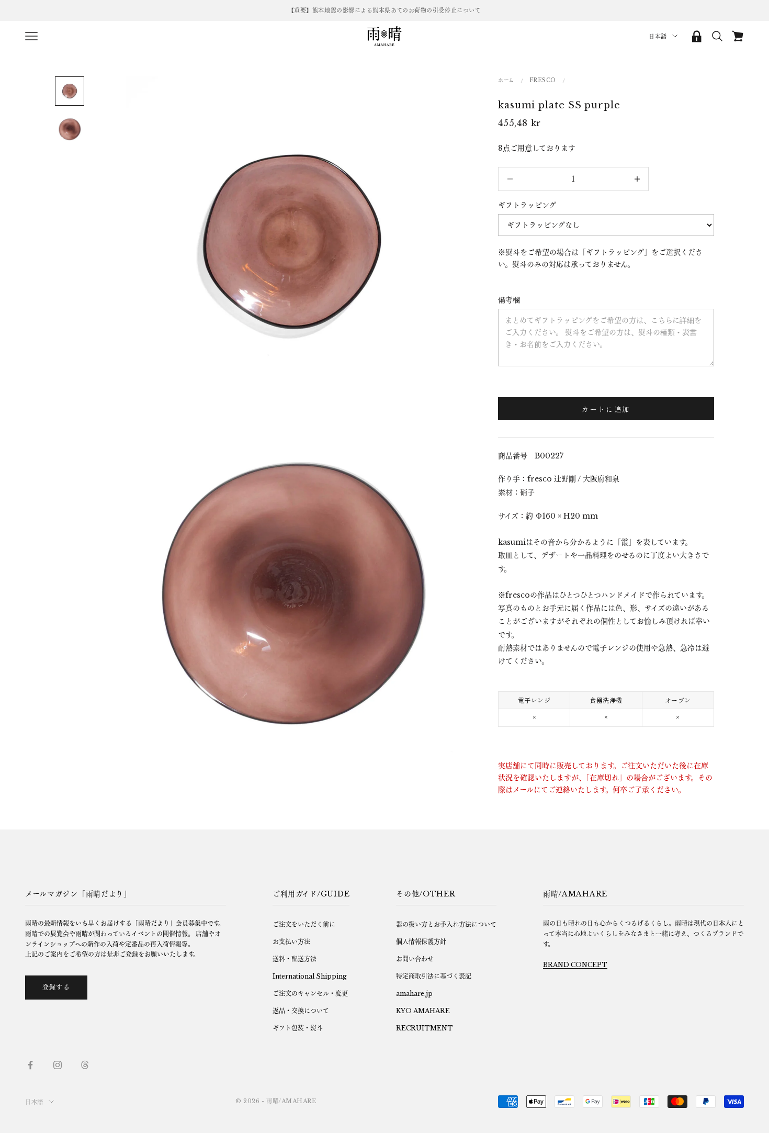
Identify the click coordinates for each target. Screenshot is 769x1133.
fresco (542, 80)
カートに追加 (606, 409)
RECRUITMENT (424, 1028)
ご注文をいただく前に (304, 924)
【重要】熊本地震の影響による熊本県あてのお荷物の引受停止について (384, 10)
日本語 (658, 36)
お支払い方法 (291, 942)
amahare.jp (414, 993)
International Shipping (310, 976)
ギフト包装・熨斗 (298, 1028)
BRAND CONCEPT (575, 965)
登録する (56, 987)
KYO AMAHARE (423, 1011)
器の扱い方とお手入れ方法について (446, 924)
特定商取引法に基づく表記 (433, 976)
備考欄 (509, 300)
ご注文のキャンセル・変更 (310, 993)
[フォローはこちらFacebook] (30, 1065)
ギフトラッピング (527, 205)
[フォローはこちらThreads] (85, 1065)
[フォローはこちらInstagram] (57, 1065)
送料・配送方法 (294, 959)
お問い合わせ (415, 959)
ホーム (506, 80)
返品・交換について (301, 1011)
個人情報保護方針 (421, 942)
